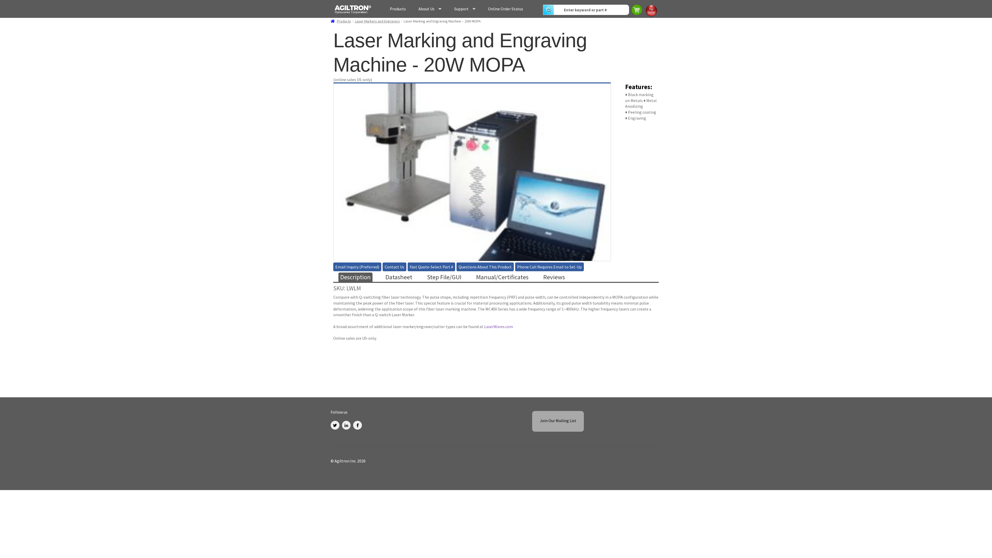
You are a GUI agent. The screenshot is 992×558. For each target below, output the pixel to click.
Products (398, 8)
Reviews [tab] (554, 277)
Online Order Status (505, 8)
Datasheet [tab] (398, 277)
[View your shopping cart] (637, 10)
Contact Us (394, 266)
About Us (427, 8)
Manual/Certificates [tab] (502, 277)
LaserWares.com (498, 326)
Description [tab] (355, 277)
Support (461, 8)
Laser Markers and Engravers (377, 21)
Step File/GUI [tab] (444, 277)
